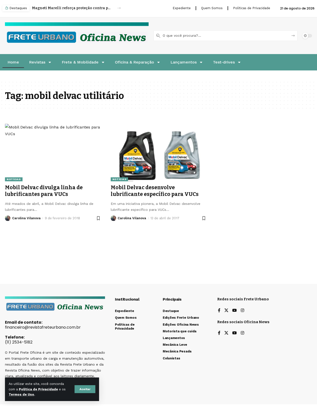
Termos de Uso (21, 394)
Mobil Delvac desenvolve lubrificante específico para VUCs (155, 190)
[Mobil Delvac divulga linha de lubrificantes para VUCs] (53, 152)
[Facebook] (219, 310)
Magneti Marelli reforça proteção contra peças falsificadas (72, 8)
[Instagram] (242, 310)
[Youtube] (235, 310)
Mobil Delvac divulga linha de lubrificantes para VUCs (44, 190)
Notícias (14, 179)
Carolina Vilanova (26, 218)
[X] (226, 310)
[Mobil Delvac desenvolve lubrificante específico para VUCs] (159, 152)
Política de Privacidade (38, 389)
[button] (85, 389)
